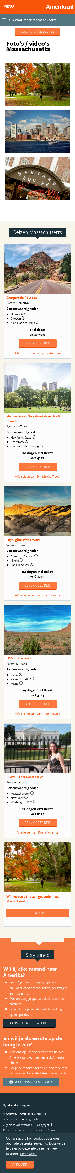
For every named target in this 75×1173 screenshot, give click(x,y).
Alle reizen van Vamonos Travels (37, 595)
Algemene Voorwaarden (17, 1125)
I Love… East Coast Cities (24, 776)
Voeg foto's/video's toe (37, 31)
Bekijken (38, 912)
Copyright (43, 1125)
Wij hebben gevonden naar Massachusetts (33, 899)
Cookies (53, 1130)
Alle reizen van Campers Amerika (37, 353)
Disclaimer (36, 1130)
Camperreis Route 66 (22, 297)
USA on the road (18, 658)
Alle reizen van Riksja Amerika (37, 832)
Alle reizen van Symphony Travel (37, 476)
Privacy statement (14, 1130)
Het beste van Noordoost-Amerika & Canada (33, 418)
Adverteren (10, 1119)
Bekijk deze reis (37, 343)
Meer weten (29, 1154)
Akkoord (19, 1164)
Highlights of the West (23, 539)
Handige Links (30, 1119)
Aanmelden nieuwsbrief (29, 1023)
